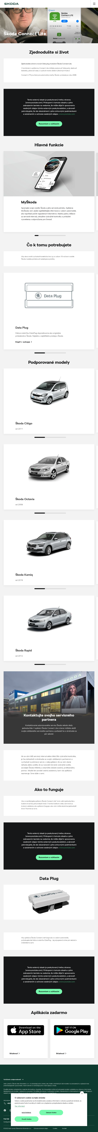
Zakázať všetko (51, 1112)
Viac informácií (20, 1106)
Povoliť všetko (27, 1119)
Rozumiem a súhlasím (49, 124)
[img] (11, 3)
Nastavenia (26, 1112)
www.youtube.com (67, 114)
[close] (82, 1093)
